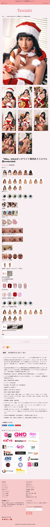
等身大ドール (4, 489)
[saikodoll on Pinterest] (7, 519)
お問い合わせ (28, 484)
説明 (4, 353)
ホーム (3, 16)
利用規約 (28, 491)
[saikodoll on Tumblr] (9, 519)
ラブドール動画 (5, 495)
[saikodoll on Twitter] (2, 519)
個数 (3, 334)
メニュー (5, 3)
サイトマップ (4, 496)
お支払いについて (29, 485)
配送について (28, 495)
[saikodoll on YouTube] (11, 519)
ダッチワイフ (4, 485)
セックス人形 (4, 487)
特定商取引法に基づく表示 (17, 353)
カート (46, 3)
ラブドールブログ (5, 491)
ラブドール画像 (5, 493)
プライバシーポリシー (30, 487)
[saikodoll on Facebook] (5, 519)
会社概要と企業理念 (30, 489)
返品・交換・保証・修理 (31, 493)
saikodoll (24, 524)
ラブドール (4, 484)
